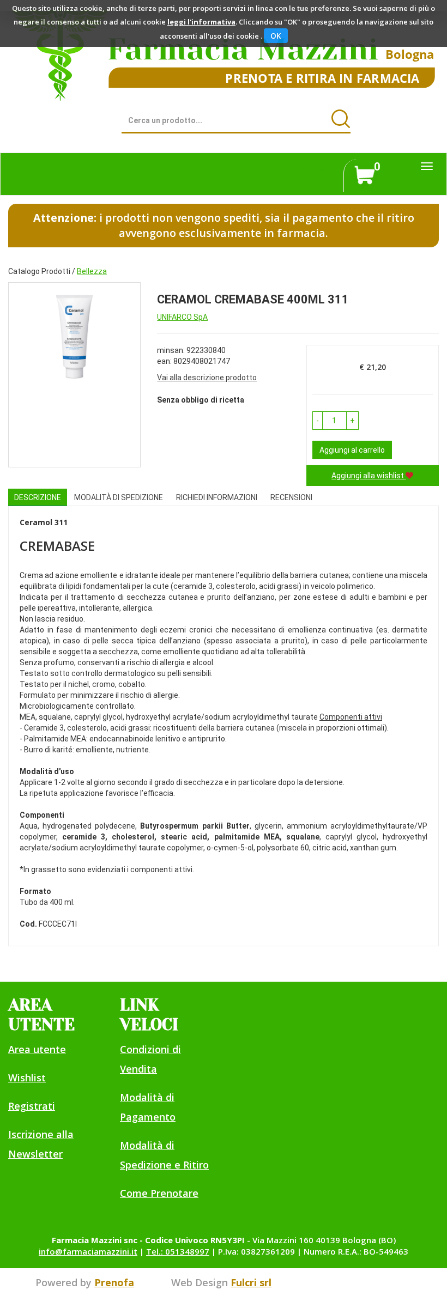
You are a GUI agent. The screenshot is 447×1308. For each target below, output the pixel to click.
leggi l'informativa (201, 22)
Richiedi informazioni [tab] (216, 497)
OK (275, 36)
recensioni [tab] (291, 497)
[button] (317, 420)
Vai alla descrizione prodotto (207, 377)
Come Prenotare (159, 1193)
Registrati (31, 1105)
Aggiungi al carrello (352, 450)
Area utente (37, 1049)
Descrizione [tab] (37, 497)
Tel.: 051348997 (177, 1251)
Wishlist (27, 1077)
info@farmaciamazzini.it (88, 1251)
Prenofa (114, 1282)
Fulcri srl (251, 1282)
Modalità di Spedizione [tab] (118, 497)
